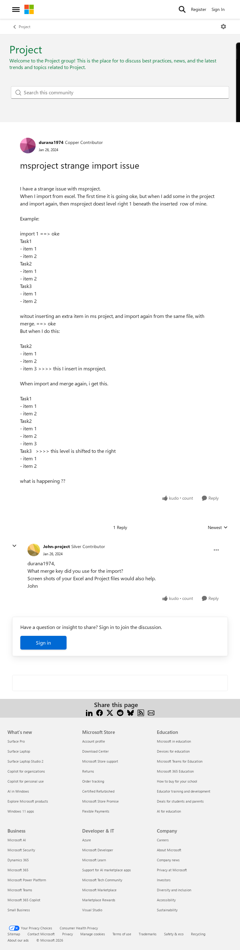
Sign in (43, 642)
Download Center (95, 751)
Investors (164, 880)
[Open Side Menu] (16, 9)
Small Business (19, 910)
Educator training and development (183, 791)
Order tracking (93, 781)
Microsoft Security (21, 850)
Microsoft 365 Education (175, 771)
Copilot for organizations (26, 771)
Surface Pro (16, 741)
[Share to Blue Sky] (130, 712)
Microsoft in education (174, 741)
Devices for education (173, 751)
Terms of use (121, 934)
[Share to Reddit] (120, 712)
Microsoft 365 (18, 870)
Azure (86, 840)
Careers (163, 840)
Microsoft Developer (97, 850)
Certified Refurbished (98, 791)
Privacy (67, 934)
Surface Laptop (19, 751)
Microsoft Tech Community (102, 880)
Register (198, 9)
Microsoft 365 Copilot (24, 900)
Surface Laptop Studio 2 (25, 761)
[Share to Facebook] (99, 712)
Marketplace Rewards (98, 900)
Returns (88, 771)
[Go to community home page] (29, 9)
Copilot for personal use (26, 781)
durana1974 (51, 142)
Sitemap (14, 934)
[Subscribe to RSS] (141, 712)
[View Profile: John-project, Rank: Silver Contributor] (34, 550)
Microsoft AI (17, 840)
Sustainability (167, 910)
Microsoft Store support (100, 761)
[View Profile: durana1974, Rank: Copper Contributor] (28, 145)
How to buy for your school (177, 781)
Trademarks (148, 934)
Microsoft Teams (20, 890)
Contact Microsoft (41, 934)
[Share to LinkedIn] (89, 712)
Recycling (198, 934)
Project (24, 26)
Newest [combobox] (218, 527)
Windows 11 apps (21, 811)
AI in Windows (18, 791)
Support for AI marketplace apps (106, 870)
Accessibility (166, 900)
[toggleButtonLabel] (223, 26)
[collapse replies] (14, 546)
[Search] (182, 9)
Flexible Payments (95, 811)
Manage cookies (92, 934)
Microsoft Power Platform (27, 880)
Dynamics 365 (18, 860)
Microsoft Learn (94, 860)
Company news (168, 860)
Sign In (218, 9)
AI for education (169, 811)
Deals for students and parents (180, 801)
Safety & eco (173, 934)
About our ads (18, 940)
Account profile (93, 741)
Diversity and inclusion (174, 890)
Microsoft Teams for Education (179, 761)
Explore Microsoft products (28, 801)
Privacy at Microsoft (172, 870)
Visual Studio (92, 910)
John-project (56, 546)
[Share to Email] (151, 712)
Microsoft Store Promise (100, 801)
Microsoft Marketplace (99, 890)
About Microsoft (169, 850)
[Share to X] (110, 712)
